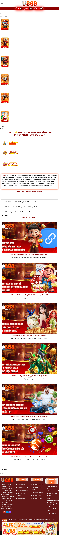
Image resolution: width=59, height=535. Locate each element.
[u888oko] (29, 3)
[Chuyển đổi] (6, 202)
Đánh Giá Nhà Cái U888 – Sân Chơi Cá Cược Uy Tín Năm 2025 (29, 335)
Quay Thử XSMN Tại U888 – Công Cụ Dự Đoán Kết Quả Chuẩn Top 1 (29, 416)
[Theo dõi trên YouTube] (4, 512)
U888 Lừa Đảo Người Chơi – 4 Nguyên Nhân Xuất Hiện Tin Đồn (29, 376)
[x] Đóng (4, 520)
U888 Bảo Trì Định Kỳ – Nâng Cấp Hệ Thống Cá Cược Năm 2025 (29, 295)
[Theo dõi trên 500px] (7, 512)
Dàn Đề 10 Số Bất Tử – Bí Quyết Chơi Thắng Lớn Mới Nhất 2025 (29, 457)
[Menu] (2, 3)
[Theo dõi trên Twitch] (10, 512)
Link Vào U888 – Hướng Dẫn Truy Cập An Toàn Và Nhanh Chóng (29, 254)
